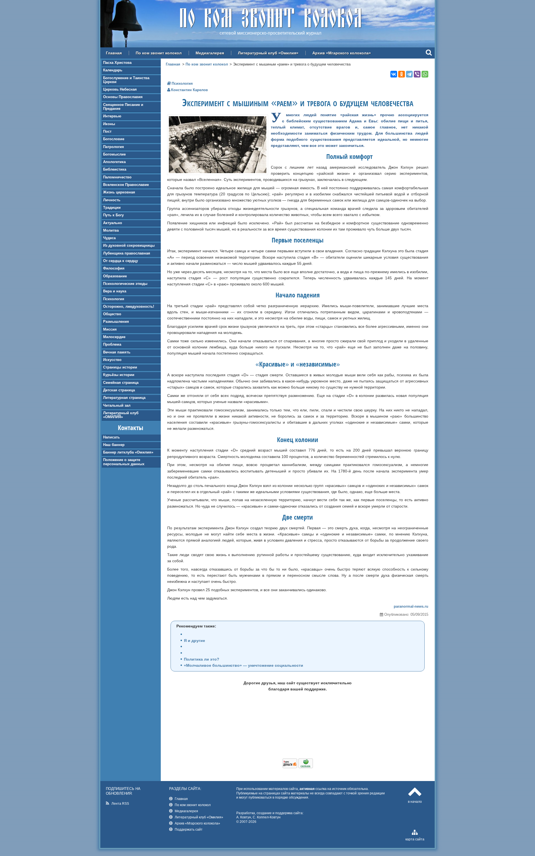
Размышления (116, 321)
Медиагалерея (210, 53)
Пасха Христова (117, 62)
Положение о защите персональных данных (123, 462)
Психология (113, 299)
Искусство (112, 360)
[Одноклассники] (401, 74)
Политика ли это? (201, 659)
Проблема (112, 344)
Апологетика (114, 162)
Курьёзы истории (118, 375)
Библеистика (114, 169)
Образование (115, 276)
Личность (111, 200)
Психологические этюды (125, 284)
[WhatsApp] (425, 74)
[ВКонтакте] (393, 74)
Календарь (112, 70)
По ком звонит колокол (159, 53)
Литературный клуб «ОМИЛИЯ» (120, 415)
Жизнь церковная (119, 192)
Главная (114, 53)
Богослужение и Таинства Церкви (126, 80)
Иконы (109, 124)
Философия (114, 268)
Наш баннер (114, 445)
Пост (107, 131)
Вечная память (116, 352)
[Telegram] (409, 74)
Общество (112, 314)
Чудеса (109, 238)
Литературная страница (124, 398)
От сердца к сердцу (120, 261)
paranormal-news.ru (411, 606)
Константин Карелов (189, 90)
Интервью (112, 116)
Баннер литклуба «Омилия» (128, 452)
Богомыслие (114, 154)
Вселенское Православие (126, 185)
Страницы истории (120, 367)
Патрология (113, 147)
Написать (111, 437)
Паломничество (117, 177)
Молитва (111, 230)
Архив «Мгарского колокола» (341, 53)
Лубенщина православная (126, 253)
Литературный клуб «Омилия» (268, 53)
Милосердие (114, 337)
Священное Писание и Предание (123, 107)
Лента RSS (120, 803)
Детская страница (119, 390)
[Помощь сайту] (298, 767)
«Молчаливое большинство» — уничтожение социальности (243, 665)
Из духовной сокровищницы (129, 245)
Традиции (112, 207)
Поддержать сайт (189, 829)
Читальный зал (116, 405)
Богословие (113, 139)
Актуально (112, 223)
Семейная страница (120, 382)
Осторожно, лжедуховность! (128, 306)
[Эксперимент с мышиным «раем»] (217, 171)
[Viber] (417, 74)
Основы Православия (123, 97)
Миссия (110, 329)
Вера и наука (114, 291)
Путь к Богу (113, 215)
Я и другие (194, 640)
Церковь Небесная (120, 89)
